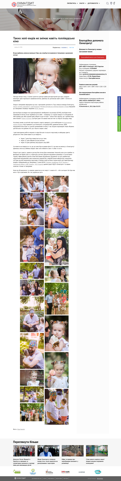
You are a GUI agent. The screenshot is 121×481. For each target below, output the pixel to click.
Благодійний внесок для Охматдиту (92, 57)
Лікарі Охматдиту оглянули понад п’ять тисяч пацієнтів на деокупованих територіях (47, 461)
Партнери (66, 478)
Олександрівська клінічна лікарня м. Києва (55, 107)
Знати (81, 3)
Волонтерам (59, 478)
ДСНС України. (39, 108)
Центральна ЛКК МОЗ (36, 478)
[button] (119, 106)
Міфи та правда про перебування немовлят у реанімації (70, 461)
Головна (41, 18)
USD (80, 86)
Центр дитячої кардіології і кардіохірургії (26, 107)
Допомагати (93, 3)
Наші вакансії (51, 478)
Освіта (44, 478)
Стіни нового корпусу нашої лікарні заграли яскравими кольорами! (95, 461)
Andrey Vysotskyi (26, 118)
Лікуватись (71, 3)
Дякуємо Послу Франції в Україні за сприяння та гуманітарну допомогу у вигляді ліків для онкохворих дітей (23, 462)
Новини (48, 18)
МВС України (30, 164)
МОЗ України (39, 164)
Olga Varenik (21, 429)
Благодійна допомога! (119, 124)
